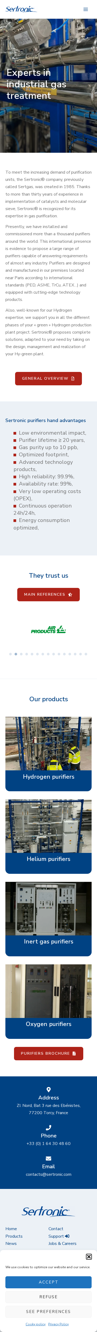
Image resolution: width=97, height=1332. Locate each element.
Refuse (48, 1297)
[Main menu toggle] (86, 9)
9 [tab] (54, 654)
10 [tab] (59, 654)
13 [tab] (75, 654)
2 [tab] (16, 654)
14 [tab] (81, 654)
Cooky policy (36, 1324)
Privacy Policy (58, 1324)
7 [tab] (43, 654)
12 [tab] (70, 654)
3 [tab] (21, 654)
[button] (89, 1256)
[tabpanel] (48, 631)
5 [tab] (32, 654)
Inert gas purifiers (48, 942)
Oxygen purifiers (48, 1024)
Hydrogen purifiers (48, 777)
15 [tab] (86, 654)
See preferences (48, 1311)
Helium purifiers (48, 859)
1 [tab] (10, 654)
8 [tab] (48, 654)
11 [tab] (64, 654)
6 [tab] (37, 654)
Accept (48, 1282)
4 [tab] (27, 654)
